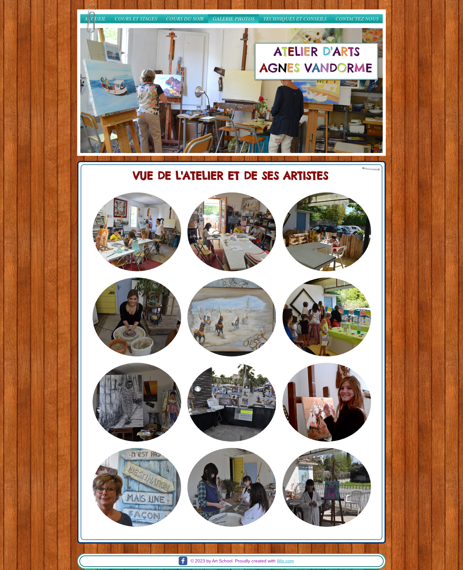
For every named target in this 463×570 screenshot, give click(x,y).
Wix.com (285, 560)
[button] (231, 90)
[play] (369, 147)
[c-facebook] (183, 560)
